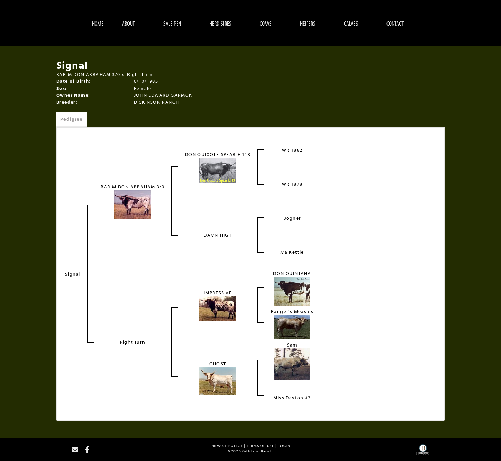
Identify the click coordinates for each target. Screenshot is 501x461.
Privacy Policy (227, 445)
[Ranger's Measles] (292, 326)
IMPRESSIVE (218, 293)
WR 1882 (292, 150)
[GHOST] (217, 381)
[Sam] (292, 363)
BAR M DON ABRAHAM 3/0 (88, 74)
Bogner (292, 218)
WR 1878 (292, 184)
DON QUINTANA (292, 273)
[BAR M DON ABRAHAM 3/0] (132, 204)
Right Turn (140, 74)
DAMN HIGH (217, 235)
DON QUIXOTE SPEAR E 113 (217, 154)
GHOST (217, 363)
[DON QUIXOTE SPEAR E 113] (217, 170)
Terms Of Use (260, 445)
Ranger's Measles (292, 311)
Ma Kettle (292, 252)
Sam (292, 345)
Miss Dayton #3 (292, 398)
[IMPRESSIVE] (217, 308)
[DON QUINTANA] (292, 291)
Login (284, 445)
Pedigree (71, 119)
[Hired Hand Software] (422, 451)
